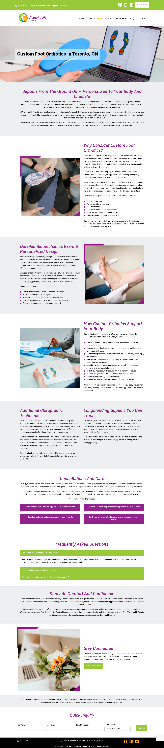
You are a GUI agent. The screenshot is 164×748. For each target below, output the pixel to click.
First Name (22, 725)
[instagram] (132, 5)
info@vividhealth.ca (44, 5)
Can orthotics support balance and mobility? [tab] (40, 571)
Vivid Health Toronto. (80, 746)
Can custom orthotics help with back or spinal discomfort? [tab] (45, 577)
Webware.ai (104, 746)
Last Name (51, 725)
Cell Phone (111, 724)
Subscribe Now (93, 666)
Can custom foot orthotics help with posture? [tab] (40, 553)
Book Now (142, 5)
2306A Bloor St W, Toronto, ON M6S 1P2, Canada (83, 741)
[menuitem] (81, 18)
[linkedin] (126, 5)
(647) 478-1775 (26, 741)
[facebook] (121, 5)
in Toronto (62, 5)
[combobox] (108, 728)
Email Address (82, 725)
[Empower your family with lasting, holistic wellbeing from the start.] (48, 659)
